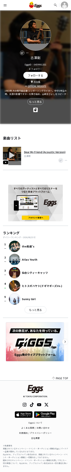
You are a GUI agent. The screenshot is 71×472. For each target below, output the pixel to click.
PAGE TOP (62, 378)
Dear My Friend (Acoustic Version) (45, 152)
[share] (22, 53)
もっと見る (35, 102)
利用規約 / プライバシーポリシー (35, 432)
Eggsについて (35, 422)
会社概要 (35, 438)
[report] (27, 53)
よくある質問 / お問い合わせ (35, 427)
